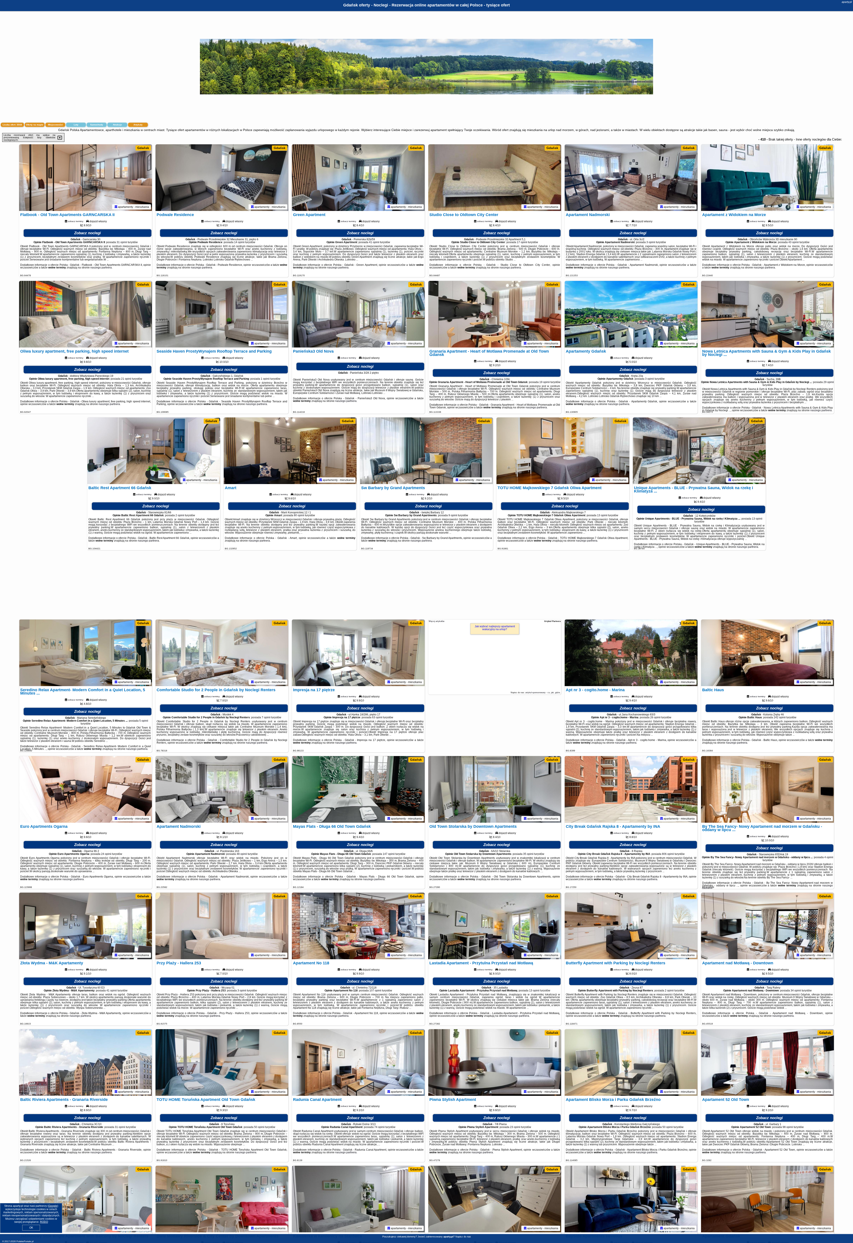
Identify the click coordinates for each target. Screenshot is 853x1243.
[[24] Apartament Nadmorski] (221, 789)
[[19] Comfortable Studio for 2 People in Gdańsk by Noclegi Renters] (221, 653)
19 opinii (544, 382)
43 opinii (793, 242)
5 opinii (143, 720)
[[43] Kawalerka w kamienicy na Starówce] (358, 1199)
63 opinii (377, 717)
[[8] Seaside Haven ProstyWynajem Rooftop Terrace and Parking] (221, 314)
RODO (44, 1221)
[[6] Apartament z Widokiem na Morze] (767, 177)
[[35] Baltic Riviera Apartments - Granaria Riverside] (85, 1062)
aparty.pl (847, 2)
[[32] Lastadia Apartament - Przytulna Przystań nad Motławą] (494, 926)
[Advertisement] (426, 587)
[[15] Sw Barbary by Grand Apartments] (426, 450)
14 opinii (239, 242)
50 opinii (259, 1127)
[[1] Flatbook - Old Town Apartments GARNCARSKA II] (85, 177)
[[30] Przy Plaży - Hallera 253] (221, 926)
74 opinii (379, 1127)
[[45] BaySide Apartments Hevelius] (631, 1199)
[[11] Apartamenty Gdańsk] (631, 314)
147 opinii (389, 854)
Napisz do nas (463, 1236)
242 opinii (780, 717)
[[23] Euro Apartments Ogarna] (85, 789)
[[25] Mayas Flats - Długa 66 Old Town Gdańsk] (358, 789)
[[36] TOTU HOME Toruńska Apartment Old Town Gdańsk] (221, 1062)
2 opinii (179, 515)
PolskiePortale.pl (25, 1241)
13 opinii (602, 515)
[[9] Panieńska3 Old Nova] (358, 314)
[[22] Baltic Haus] (767, 653)
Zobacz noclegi (87, 233)
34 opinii (796, 990)
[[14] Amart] (290, 450)
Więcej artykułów (436, 621)
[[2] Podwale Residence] (221, 177)
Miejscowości (55, 124)
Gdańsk (143, 148)
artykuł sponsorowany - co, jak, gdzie (542, 692)
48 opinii (242, 854)
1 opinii (265, 378)
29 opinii (828, 382)
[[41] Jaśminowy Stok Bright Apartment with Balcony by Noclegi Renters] (85, 1199)
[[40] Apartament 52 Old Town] (767, 1062)
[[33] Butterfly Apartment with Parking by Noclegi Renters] (631, 926)
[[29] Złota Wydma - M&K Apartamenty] (85, 926)
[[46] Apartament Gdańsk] (767, 1199)
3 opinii (650, 242)
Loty (76, 124)
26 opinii (655, 717)
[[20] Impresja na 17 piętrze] (358, 653)
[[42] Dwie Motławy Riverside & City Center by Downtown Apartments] (221, 1199)
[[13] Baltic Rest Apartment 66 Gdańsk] (153, 450)
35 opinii (528, 854)
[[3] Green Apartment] (358, 177)
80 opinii (299, 515)
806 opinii (668, 854)
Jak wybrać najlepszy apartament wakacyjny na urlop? (495, 628)
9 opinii (452, 515)
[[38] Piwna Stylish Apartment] (494, 1062)
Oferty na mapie (34, 124)
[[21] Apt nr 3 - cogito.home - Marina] (631, 653)
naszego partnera (101, 267)
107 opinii (375, 990)
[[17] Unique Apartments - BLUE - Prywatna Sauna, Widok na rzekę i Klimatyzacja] (699, 450)
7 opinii (266, 717)
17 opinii (522, 242)
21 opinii (126, 378)
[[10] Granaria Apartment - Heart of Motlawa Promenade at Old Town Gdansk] (494, 314)
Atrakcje (117, 124)
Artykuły (138, 124)
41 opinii (374, 242)
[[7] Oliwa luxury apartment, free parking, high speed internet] (85, 314)
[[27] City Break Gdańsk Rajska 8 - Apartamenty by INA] (631, 789)
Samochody (96, 124)
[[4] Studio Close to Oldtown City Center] (494, 177)
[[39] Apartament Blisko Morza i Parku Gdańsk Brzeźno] (631, 1062)
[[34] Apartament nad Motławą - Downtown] (767, 926)
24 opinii (106, 854)
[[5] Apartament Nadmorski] (631, 177)
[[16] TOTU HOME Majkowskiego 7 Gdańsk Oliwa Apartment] (562, 450)
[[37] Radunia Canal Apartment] (358, 1062)
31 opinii (122, 242)
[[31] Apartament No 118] (358, 926)
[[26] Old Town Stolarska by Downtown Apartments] (494, 789)
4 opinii (828, 857)
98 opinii (788, 1127)
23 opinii (515, 1127)
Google (52, 1205)
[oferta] (116, 206)
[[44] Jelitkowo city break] (494, 1199)
